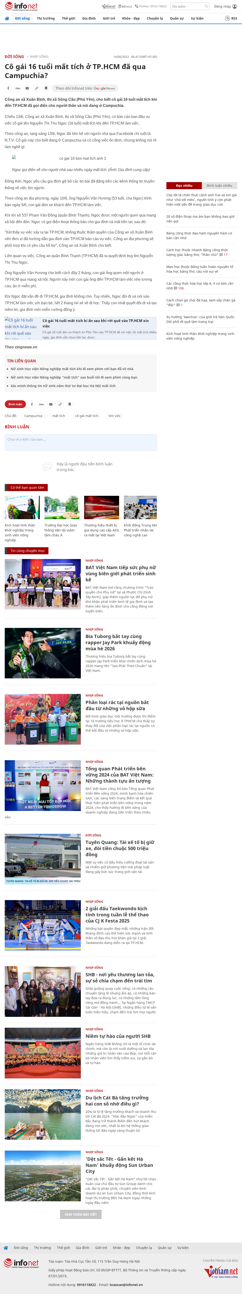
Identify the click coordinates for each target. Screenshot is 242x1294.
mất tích (58, 415)
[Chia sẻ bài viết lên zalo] (17, 88)
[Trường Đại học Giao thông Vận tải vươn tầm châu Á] (61, 507)
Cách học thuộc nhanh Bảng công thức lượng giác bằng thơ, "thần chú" (197, 252)
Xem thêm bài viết (81, 1214)
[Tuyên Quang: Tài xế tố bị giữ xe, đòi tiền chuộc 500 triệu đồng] (43, 859)
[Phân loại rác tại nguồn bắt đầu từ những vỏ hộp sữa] (43, 719)
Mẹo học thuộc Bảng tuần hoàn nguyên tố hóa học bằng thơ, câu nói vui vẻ (199, 269)
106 (180, 288)
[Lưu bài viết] (46, 88)
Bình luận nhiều (219, 185)
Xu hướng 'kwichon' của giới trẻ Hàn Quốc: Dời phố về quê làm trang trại (200, 319)
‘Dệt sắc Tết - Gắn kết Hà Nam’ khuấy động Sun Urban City (119, 1165)
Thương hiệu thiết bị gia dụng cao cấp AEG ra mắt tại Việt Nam (101, 530)
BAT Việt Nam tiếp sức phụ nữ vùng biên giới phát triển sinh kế (121, 573)
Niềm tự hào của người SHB (118, 1036)
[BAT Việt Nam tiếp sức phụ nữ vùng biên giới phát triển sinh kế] (43, 584)
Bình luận (15, 404)
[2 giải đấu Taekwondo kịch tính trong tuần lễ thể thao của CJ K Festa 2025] (43, 925)
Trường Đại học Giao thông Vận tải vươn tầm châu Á (60, 530)
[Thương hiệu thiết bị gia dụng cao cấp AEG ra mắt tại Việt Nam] (101, 507)
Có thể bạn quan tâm (27, 487)
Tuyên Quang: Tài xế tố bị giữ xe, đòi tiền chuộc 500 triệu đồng (120, 848)
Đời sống (22, 18)
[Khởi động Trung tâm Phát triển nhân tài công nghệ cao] (141, 507)
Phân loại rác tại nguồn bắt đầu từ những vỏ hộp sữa (117, 705)
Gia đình (89, 18)
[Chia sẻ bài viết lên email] (27, 88)
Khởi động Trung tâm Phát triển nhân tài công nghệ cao (141, 530)
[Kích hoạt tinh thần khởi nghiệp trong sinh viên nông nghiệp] (22, 507)
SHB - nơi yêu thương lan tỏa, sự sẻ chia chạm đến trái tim (120, 977)
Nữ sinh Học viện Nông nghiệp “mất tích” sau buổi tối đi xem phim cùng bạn (74, 377)
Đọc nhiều (184, 185)
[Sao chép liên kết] (36, 88)
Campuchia (33, 415)
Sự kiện (197, 18)
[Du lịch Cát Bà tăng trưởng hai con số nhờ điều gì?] (43, 1114)
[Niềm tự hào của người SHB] (43, 1053)
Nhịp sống (39, 56)
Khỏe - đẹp (131, 18)
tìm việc (114, 415)
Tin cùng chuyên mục (28, 550)
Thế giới (68, 18)
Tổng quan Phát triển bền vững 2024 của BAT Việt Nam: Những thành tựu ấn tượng (120, 774)
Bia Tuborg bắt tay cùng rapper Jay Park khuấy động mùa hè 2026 (118, 642)
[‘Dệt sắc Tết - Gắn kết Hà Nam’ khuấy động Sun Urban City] (43, 1176)
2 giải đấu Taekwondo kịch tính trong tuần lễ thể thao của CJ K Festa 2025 (117, 914)
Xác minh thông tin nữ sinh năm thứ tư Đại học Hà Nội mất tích (63, 386)
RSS (234, 18)
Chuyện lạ (155, 18)
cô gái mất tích (87, 415)
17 (225, 254)
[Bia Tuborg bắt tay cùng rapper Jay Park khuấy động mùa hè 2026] (43, 653)
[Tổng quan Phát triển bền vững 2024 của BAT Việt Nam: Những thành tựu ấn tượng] (43, 785)
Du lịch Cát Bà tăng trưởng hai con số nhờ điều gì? (117, 1100)
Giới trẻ (109, 18)
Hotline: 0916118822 (153, 6)
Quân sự (177, 18)
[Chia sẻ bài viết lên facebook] (8, 88)
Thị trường (46, 18)
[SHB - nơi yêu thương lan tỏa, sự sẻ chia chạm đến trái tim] (43, 991)
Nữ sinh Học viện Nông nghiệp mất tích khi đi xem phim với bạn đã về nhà (72, 369)
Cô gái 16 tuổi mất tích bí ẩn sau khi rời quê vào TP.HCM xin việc (96, 323)
